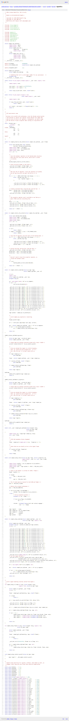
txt (63, 718)
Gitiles (8, 719)
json (66, 718)
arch (44, 6)
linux (11, 6)
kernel (53, 6)
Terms (15, 719)
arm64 (49, 6)
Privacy (11, 719)
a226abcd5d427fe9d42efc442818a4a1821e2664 (27, 6)
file (29, 9)
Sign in (66, 2)
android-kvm (5, 6)
